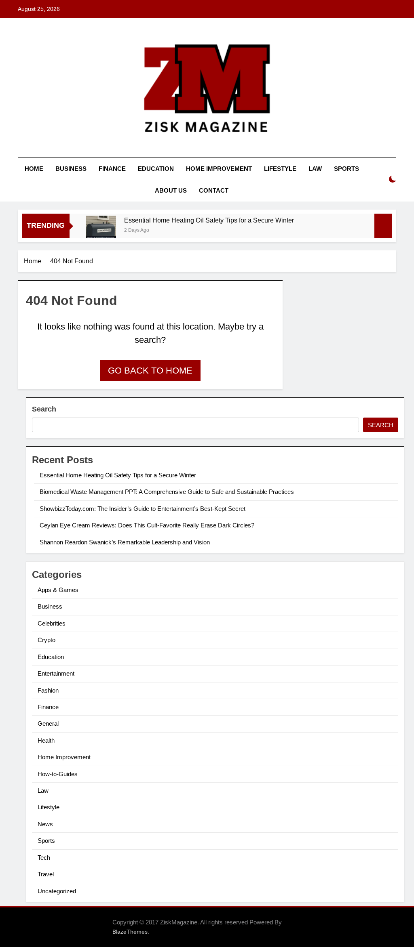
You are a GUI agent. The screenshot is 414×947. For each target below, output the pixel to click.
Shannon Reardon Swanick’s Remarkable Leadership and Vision (125, 542)
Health (46, 740)
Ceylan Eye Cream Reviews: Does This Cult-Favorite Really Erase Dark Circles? (147, 525)
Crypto (46, 639)
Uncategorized (57, 891)
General (48, 723)
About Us (171, 190)
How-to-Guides (58, 774)
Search (44, 409)
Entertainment (56, 673)
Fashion (48, 690)
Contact (213, 190)
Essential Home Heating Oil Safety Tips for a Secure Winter (209, 220)
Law (315, 168)
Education (156, 168)
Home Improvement (219, 168)
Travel (46, 874)
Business (71, 168)
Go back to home (150, 370)
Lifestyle (280, 168)
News (45, 824)
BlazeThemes (130, 931)
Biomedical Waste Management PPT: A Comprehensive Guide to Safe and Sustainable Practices (167, 491)
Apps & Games (58, 589)
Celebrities (51, 623)
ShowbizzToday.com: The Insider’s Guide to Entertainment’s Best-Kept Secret (142, 508)
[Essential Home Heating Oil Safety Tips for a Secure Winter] (101, 231)
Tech (44, 857)
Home (34, 168)
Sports (346, 168)
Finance (112, 168)
